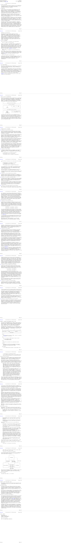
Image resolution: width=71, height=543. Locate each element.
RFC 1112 (1, 127)
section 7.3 (6, 246)
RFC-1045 (13, 498)
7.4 (0, 280)
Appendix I (2, 73)
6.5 (0, 185)
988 (5, 1)
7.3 (0, 264)
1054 (7, 1)
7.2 (0, 228)
